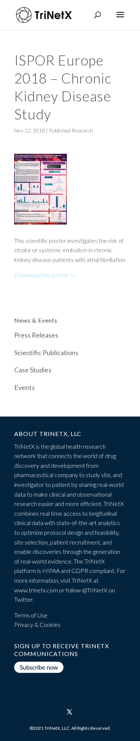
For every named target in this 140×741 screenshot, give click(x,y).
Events (24, 387)
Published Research (71, 130)
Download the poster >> (45, 274)
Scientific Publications (46, 352)
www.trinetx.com (36, 590)
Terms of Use (30, 615)
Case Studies (33, 370)
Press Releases (36, 335)
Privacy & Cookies (37, 624)
